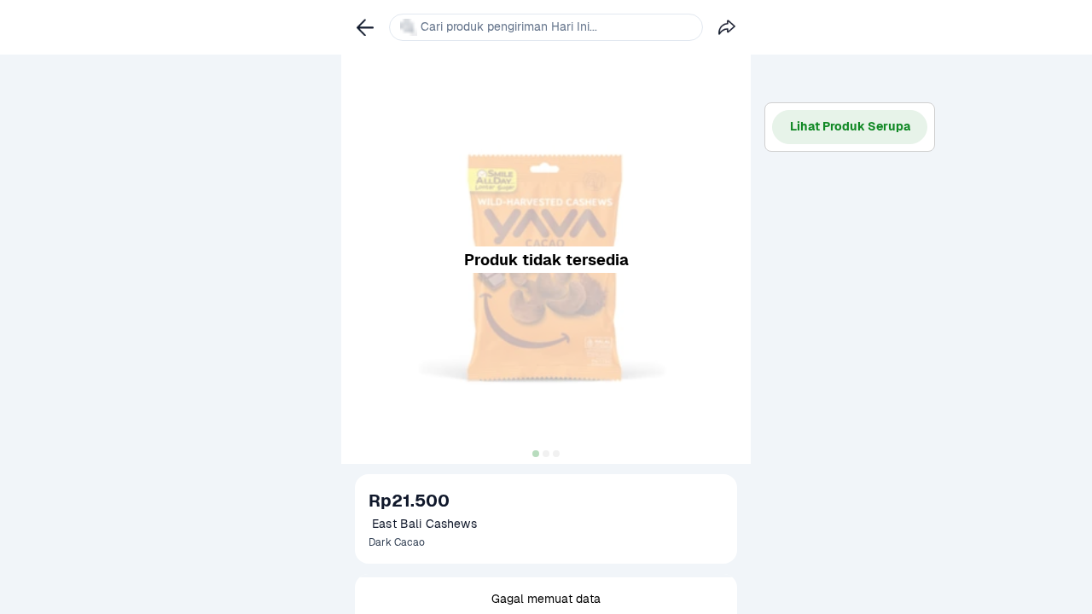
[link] (365, 27)
